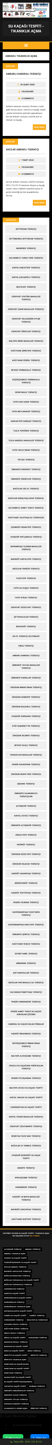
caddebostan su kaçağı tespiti (26, 1107)
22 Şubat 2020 (27, 84)
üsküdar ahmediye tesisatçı (26, 697)
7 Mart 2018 (27, 160)
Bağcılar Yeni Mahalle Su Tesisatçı (26, 982)
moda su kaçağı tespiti (14, 1351)
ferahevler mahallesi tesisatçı (26, 755)
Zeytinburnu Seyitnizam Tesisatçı (26, 238)
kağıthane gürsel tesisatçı (26, 360)
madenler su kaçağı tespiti (16, 1346)
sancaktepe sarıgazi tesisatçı (26, 421)
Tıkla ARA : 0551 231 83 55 (27, 1441)
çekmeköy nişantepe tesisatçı (26, 527)
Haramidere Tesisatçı (26, 1187)
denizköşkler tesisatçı (14, 1302)
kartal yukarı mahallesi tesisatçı (26, 1116)
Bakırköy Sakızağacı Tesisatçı (26, 1209)
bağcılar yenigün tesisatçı (26, 568)
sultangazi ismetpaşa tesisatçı (26, 992)
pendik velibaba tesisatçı (26, 902)
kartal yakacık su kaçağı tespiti (26, 1097)
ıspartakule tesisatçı (26, 392)
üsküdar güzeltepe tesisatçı (26, 854)
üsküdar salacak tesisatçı (26, 864)
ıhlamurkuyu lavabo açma (15, 1408)
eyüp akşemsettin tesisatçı (26, 726)
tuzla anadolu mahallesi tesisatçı (26, 440)
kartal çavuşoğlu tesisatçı (26, 277)
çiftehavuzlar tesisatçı (26, 617)
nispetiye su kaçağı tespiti (15, 1355)
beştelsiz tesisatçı (26, 287)
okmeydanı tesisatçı (13, 1373)
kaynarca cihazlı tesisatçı (16, 1324)
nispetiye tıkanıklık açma (15, 1359)
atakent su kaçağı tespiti (15, 1258)
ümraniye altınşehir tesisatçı (26, 825)
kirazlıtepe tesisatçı (26, 835)
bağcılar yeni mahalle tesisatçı (18, 1284)
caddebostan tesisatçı (14, 1289)
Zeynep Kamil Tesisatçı (26, 953)
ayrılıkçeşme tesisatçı (26, 1177)
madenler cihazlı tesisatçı (16, 1342)
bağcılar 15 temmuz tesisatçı (26, 1145)
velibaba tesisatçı (37, 1386)
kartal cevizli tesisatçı (26, 815)
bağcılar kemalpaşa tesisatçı (17, 1276)
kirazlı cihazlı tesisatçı (14, 1333)
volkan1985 (27, 91)
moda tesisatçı (34, 1351)
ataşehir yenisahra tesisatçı (26, 716)
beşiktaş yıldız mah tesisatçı (26, 1136)
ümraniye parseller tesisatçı (26, 677)
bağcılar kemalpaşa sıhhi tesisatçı (26, 498)
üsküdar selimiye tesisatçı (26, 735)
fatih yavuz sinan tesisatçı (26, 450)
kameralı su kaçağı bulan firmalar (26, 1024)
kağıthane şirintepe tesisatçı (26, 350)
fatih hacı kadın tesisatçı (26, 402)
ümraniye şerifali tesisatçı (26, 934)
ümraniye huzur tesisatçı (15, 1395)
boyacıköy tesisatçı (26, 626)
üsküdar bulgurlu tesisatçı (26, 706)
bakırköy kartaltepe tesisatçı (26, 559)
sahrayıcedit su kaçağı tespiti (17, 1377)
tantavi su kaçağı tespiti (15, 1386)
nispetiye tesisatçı (39, 1355)
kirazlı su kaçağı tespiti (14, 1337)
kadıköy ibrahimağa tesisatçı (26, 1033)
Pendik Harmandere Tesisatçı (26, 1001)
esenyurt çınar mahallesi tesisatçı (26, 309)
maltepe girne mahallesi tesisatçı (26, 341)
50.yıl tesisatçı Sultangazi (26, 636)
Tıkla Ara (41, 1438)
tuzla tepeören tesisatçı (26, 430)
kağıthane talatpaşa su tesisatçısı (26, 517)
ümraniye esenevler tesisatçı (26, 479)
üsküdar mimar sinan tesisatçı (26, 687)
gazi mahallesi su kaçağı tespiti (18, 1311)
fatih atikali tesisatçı (26, 597)
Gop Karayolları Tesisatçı (26, 973)
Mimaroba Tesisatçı (26, 963)
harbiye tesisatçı (37, 1315)
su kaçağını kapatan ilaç (27, 1425)
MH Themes (35, 1236)
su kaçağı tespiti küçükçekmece (18, 1382)
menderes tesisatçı (26, 248)
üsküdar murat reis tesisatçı (26, 774)
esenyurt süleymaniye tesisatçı (26, 1126)
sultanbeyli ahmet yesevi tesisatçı (26, 508)
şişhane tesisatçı (26, 783)
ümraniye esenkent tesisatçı (26, 469)
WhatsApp (14, 1438)
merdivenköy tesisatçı (26, 883)
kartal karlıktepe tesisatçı (26, 267)
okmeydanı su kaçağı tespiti (16, 1368)
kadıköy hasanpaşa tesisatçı (26, 873)
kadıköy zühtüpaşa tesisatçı (26, 892)
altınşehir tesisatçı (26, 806)
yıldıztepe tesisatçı (26, 578)
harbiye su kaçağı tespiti (15, 1315)
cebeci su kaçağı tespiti (14, 1293)
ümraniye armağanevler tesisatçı (19, 1390)
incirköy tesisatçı (26, 844)
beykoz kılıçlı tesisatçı (26, 745)
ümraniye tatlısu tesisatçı (16, 1399)
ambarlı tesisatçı (33, 1249)
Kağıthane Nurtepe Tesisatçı (26, 1219)
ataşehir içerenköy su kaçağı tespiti (20, 1262)
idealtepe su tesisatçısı (37, 1320)
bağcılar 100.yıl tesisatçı (26, 488)
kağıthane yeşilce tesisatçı (26, 944)
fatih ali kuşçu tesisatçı (26, 588)
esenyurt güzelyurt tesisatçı (26, 607)
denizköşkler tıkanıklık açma (17, 1306)
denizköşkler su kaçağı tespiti (17, 1298)
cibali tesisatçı (26, 645)
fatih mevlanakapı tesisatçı (26, 411)
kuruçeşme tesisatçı (38, 1337)
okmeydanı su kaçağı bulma (16, 1364)
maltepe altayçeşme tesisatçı (26, 1056)
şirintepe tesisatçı (39, 1408)
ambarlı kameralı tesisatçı (23, 74)
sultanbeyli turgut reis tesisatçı (26, 258)
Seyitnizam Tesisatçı (26, 229)
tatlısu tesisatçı (26, 459)
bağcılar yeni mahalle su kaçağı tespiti (21, 1280)
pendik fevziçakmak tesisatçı (26, 1078)
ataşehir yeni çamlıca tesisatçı (26, 537)
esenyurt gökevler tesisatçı (26, 331)
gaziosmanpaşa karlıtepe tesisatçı (26, 924)
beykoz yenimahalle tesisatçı (26, 370)
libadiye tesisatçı (26, 1168)
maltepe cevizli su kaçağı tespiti (26, 1088)
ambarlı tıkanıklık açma (14, 1253)
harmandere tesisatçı (14, 1320)
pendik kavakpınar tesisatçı (26, 764)
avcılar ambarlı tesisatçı (22, 149)
